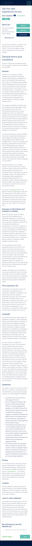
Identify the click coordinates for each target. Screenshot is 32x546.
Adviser (23, 26)
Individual (23, 30)
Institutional (23, 35)
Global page (7, 536)
